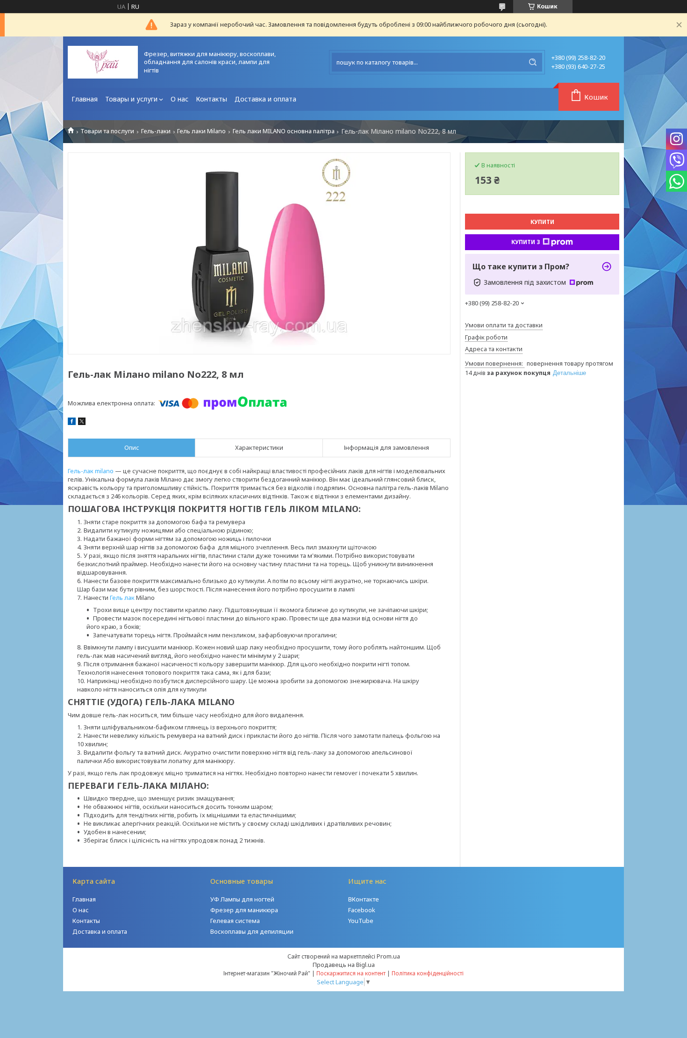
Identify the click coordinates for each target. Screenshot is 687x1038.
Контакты (211, 98)
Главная (85, 98)
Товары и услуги (131, 98)
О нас (179, 98)
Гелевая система (235, 920)
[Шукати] (532, 62)
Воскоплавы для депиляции (251, 931)
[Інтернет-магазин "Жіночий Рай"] (103, 62)
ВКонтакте (363, 899)
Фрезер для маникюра (244, 910)
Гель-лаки (156, 131)
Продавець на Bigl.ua (344, 964)
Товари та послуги (107, 131)
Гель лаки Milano (201, 131)
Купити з (525, 242)
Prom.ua (388, 956)
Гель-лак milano (91, 471)
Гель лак (122, 597)
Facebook (361, 910)
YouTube (360, 920)
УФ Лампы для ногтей (242, 899)
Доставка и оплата (265, 98)
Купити (542, 222)
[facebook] (72, 422)
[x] (82, 422)
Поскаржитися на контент (351, 973)
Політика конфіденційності (428, 973)
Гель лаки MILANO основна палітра (284, 131)
